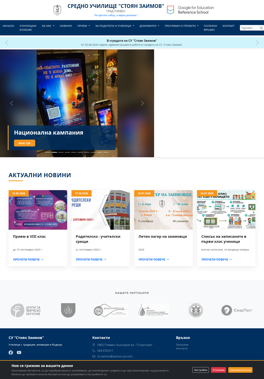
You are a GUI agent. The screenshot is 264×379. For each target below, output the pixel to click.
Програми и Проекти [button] (180, 25)
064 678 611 (105, 351)
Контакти (181, 348)
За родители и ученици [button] (113, 25)
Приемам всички (240, 370)
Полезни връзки (210, 28)
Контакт (228, 25)
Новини (66, 25)
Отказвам (218, 370)
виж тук (24, 143)
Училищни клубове (28, 28)
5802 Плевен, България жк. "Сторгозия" (125, 345)
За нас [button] (47, 25)
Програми (182, 344)
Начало (8, 25)
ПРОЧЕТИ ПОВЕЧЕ (26, 259)
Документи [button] (148, 25)
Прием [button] (82, 25)
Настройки (200, 370)
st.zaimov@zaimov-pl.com (115, 356)
